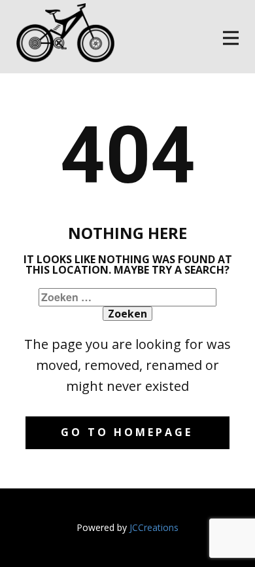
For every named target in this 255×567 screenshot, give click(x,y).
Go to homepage (127, 432)
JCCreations (153, 527)
